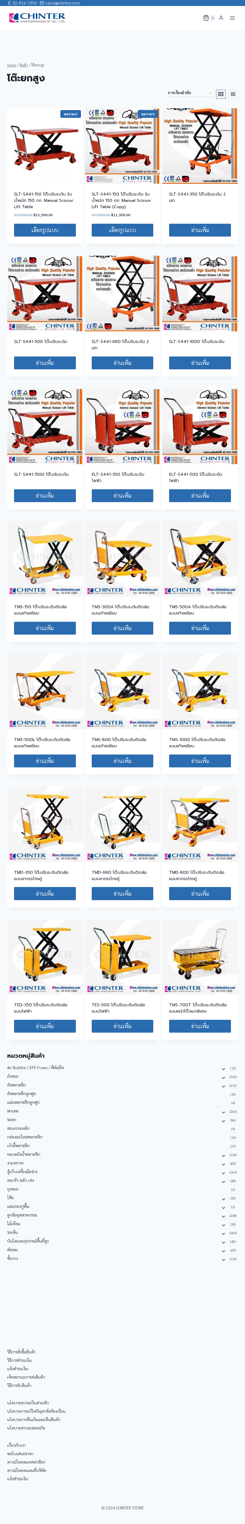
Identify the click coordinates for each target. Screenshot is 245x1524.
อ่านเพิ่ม (200, 229)
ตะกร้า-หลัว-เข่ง (20, 1180)
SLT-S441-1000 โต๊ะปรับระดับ (196, 342)
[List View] (233, 94)
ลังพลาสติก (16, 1084)
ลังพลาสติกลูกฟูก (21, 1093)
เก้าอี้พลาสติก (18, 1145)
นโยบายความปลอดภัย (26, 1427)
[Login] (221, 18)
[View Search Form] (194, 18)
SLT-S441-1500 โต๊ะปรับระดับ (41, 474)
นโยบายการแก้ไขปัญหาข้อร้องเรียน (36, 1411)
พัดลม (12, 1249)
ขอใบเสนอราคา (20, 1453)
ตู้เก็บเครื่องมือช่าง (22, 1171)
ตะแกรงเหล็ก (18, 1128)
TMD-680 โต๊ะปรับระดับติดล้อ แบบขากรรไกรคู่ (119, 875)
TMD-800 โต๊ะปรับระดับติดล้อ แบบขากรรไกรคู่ (196, 875)
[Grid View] (221, 94)
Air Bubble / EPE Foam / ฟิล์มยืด (35, 1067)
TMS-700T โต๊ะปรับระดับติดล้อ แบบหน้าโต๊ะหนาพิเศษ (198, 1008)
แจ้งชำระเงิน (17, 1368)
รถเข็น (12, 1232)
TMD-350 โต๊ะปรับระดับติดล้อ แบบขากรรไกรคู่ (41, 875)
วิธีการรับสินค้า (19, 1385)
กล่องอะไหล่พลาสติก (24, 1136)
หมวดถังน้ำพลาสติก (23, 1154)
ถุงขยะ (13, 1188)
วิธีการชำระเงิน (19, 1360)
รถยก (11, 1119)
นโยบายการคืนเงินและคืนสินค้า (33, 1419)
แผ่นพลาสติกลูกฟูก (23, 1102)
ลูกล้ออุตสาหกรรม (22, 1214)
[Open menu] (232, 17)
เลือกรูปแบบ (44, 229)
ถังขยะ (13, 1076)
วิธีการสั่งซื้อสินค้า (21, 1351)
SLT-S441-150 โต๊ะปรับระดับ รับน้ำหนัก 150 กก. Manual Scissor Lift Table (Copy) (121, 200)
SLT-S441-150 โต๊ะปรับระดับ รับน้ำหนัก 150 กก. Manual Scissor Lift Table (43, 200)
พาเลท (13, 1110)
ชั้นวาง (12, 1258)
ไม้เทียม (13, 1223)
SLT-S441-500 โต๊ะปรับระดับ (40, 342)
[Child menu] (223, 1068)
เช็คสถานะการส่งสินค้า (26, 1377)
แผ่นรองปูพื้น (18, 1206)
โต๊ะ (10, 1197)
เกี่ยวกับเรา (16, 1445)
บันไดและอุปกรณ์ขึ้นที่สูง (28, 1240)
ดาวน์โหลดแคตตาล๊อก (26, 1461)
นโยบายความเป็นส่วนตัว (28, 1402)
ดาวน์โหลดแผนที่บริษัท (26, 1470)
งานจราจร (15, 1162)
